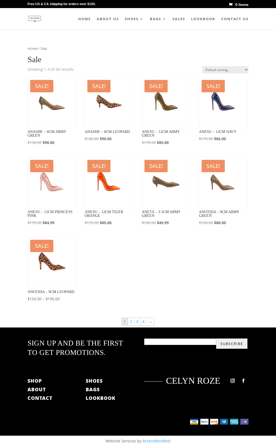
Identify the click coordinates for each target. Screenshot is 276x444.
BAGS (93, 389)
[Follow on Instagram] (232, 380)
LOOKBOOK (100, 398)
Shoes (132, 19)
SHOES (94, 381)
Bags (155, 19)
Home (84, 19)
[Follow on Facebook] (243, 380)
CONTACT (40, 398)
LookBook (203, 19)
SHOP (34, 381)
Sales (178, 19)
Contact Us (235, 19)
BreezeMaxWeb (157, 440)
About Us (108, 19)
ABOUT (37, 389)
